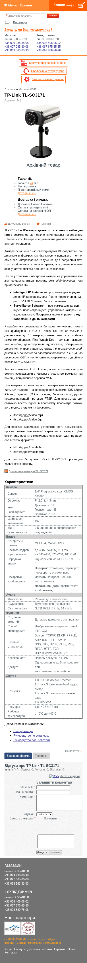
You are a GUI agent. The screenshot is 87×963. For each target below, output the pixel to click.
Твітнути (45, 223)
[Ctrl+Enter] (49, 852)
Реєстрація (20, 22)
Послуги (19, 949)
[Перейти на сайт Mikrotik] (28, 928)
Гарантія (59, 949)
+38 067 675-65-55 (49, 46)
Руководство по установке (31, 735)
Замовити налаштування (48, 79)
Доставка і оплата (39, 949)
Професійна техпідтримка (47, 71)
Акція (8, 949)
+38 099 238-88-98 (16, 43)
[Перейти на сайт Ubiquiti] (12, 928)
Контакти (10, 952)
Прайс (72, 949)
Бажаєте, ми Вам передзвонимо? (28, 29)
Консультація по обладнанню (47, 62)
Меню (12, 5)
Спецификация (23, 731)
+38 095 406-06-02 (49, 43)
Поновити (50, 818)
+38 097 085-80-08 (16, 46)
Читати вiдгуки (70, 776)
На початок (72, 751)
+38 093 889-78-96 (49, 50)
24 (31, 183)
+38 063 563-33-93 (16, 50)
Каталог (26, 5)
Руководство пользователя (31, 740)
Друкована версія (19, 223)
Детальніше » (27, 193)
